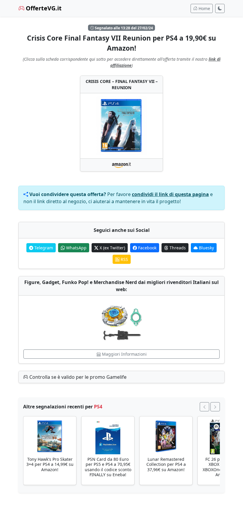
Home (203, 8)
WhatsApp (76, 248)
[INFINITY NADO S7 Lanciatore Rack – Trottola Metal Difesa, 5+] (121, 322)
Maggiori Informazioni (124, 354)
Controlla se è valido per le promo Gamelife (77, 377)
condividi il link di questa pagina (170, 194)
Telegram (43, 248)
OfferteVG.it (43, 8)
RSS (123, 259)
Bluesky (206, 248)
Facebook (146, 248)
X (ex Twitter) (111, 248)
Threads (177, 248)
